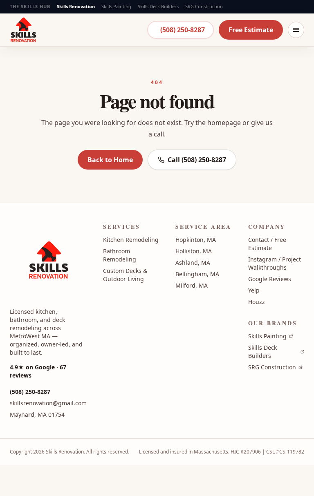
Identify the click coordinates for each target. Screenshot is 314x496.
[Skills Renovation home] (23, 29)
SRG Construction (204, 6)
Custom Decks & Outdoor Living (125, 275)
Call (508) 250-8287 (197, 159)
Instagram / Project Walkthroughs (274, 263)
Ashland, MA (192, 262)
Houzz (256, 302)
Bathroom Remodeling (119, 255)
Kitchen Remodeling (131, 240)
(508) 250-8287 (182, 29)
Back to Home (110, 159)
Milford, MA (191, 285)
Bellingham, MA (197, 274)
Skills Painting (116, 6)
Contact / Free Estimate (267, 244)
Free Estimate (251, 29)
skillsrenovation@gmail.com (48, 403)
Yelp (254, 290)
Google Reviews (269, 279)
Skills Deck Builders (158, 6)
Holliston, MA (193, 251)
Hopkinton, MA (195, 240)
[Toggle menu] (296, 30)
